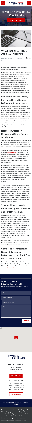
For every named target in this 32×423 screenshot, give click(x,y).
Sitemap (25, 402)
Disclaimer (16, 404)
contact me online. (10, 268)
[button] (16, 338)
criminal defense (11, 152)
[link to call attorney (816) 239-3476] (3, 3)
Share (29, 58)
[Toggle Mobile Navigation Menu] (29, 3)
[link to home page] (16, 3)
